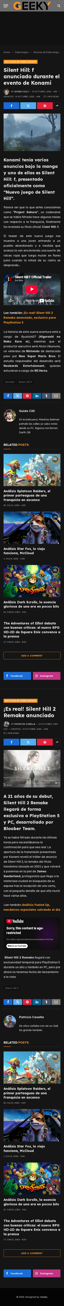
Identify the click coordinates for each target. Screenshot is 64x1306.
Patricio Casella (24, 724)
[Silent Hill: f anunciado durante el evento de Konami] (32, 132)
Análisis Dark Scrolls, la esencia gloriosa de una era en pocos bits (31, 604)
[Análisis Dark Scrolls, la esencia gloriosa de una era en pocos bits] (32, 581)
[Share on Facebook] (11, 105)
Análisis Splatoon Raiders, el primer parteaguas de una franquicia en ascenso (27, 495)
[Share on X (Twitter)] (28, 105)
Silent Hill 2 (11, 988)
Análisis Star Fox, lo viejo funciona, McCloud (24, 551)
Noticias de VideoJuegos (20, 62)
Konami (9, 381)
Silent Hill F (25, 381)
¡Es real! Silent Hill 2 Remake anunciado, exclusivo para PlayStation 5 (30, 317)
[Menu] (6, 6)
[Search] (58, 6)
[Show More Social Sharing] (57, 105)
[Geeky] (32, 6)
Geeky (43, 1296)
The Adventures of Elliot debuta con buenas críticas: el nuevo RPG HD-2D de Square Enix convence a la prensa (32, 629)
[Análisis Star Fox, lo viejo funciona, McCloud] (32, 528)
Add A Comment (32, 655)
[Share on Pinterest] (45, 105)
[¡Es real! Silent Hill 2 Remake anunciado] (32, 768)
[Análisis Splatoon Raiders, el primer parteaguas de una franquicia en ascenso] (32, 470)
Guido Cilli (21, 91)
